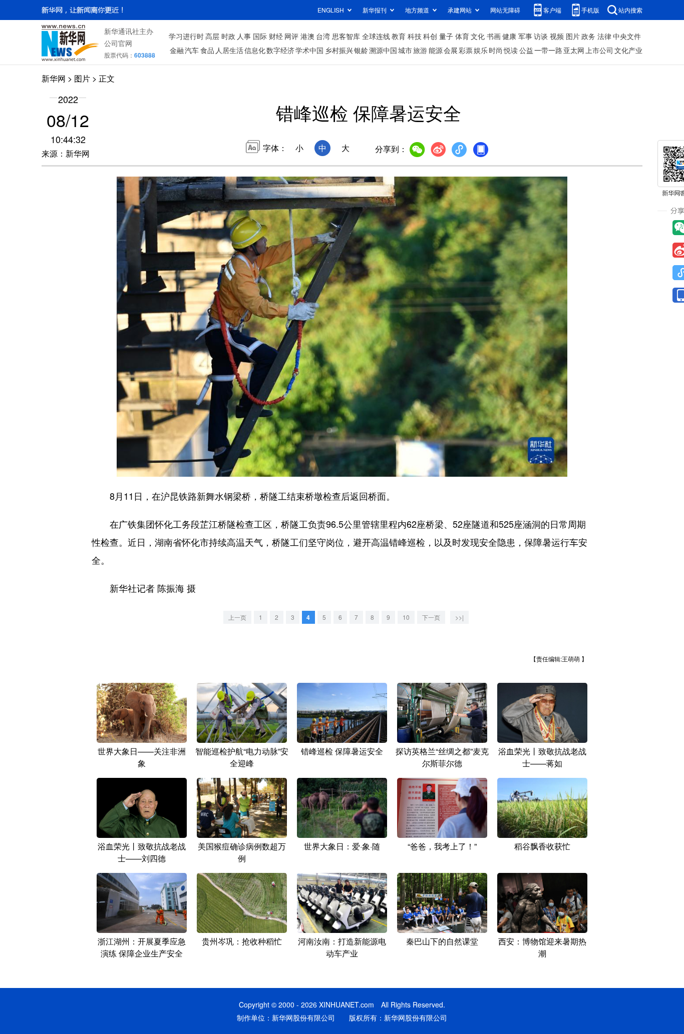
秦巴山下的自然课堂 (442, 941)
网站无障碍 (505, 10)
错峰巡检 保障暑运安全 (342, 751)
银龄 (361, 50)
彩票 (466, 50)
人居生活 (229, 50)
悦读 (511, 50)
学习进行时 (186, 36)
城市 (405, 50)
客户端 (552, 10)
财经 (276, 36)
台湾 (323, 36)
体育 (462, 36)
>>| (459, 617)
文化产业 (628, 50)
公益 (526, 50)
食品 (207, 50)
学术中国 (309, 50)
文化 (478, 36)
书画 (494, 36)
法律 (604, 36)
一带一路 (548, 50)
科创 (430, 36)
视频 (557, 36)
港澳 (307, 36)
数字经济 (280, 50)
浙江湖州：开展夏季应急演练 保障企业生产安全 (142, 947)
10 (406, 617)
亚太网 (573, 50)
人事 (244, 36)
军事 (525, 36)
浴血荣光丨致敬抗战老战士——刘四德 (142, 852)
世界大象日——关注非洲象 (142, 757)
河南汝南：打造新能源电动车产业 (342, 947)
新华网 (54, 78)
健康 (509, 36)
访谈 (541, 36)
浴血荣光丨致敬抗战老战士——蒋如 (542, 757)
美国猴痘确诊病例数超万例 (242, 852)
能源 (436, 50)
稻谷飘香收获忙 (542, 846)
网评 (291, 36)
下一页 (431, 617)
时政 (228, 36)
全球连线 (376, 36)
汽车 (192, 50)
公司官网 (118, 43)
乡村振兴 (339, 50)
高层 (212, 36)
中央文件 (627, 36)
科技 (415, 36)
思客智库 (346, 36)
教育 (399, 36)
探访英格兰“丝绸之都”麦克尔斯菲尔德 (442, 757)
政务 (588, 36)
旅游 (420, 50)
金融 (177, 50)
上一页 (237, 617)
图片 (573, 36)
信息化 (254, 50)
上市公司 (599, 50)
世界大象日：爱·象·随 (342, 846)
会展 (451, 50)
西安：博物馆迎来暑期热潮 (542, 947)
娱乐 (481, 50)
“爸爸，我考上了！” (442, 846)
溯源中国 (383, 50)
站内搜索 (630, 10)
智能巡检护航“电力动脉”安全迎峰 (241, 757)
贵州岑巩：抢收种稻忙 (242, 941)
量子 (446, 36)
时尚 (496, 50)
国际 (260, 36)
